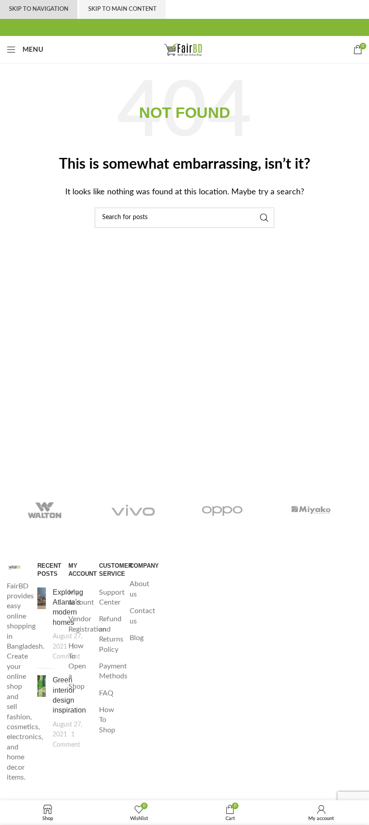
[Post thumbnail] (41, 624)
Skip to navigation (38, 9)
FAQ (106, 693)
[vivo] (133, 510)
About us (139, 588)
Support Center (112, 597)
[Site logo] (184, 49)
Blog (137, 637)
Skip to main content (122, 9)
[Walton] (44, 510)
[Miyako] (311, 510)
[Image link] (15, 566)
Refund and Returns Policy (111, 634)
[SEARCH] (264, 217)
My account (81, 597)
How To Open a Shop (77, 666)
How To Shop (107, 720)
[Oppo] (222, 510)
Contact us (142, 615)
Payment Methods (113, 671)
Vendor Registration (87, 623)
